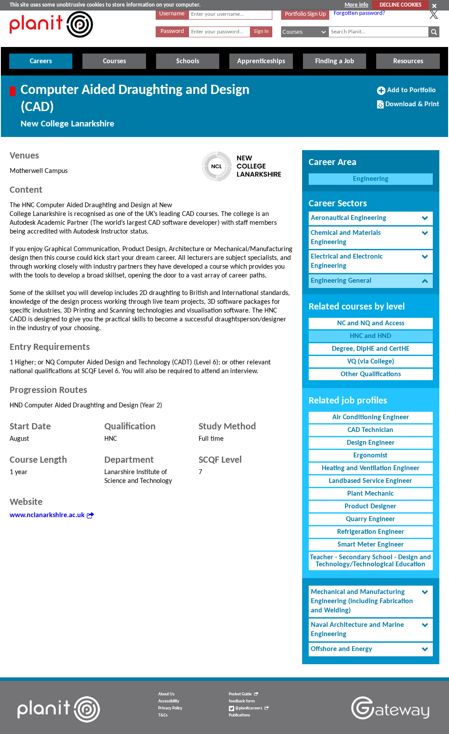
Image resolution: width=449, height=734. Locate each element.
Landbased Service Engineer (370, 481)
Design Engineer (371, 442)
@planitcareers (248, 708)
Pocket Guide (240, 694)
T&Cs (162, 715)
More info (356, 5)
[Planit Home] (51, 42)
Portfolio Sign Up (305, 14)
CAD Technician (370, 430)
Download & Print (411, 108)
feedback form (242, 701)
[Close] (434, 6)
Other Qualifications (371, 374)
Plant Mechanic (370, 493)
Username (172, 14)
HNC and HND (370, 336)
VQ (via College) (370, 361)
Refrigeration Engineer (370, 532)
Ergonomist (370, 455)
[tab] (371, 218)
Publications (239, 715)
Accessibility (168, 701)
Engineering (370, 179)
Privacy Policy (170, 708)
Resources (408, 61)
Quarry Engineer (370, 519)
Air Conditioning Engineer (370, 417)
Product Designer (370, 506)
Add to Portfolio (410, 93)
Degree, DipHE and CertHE (371, 349)
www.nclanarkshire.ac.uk (47, 515)
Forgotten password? (359, 13)
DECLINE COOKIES (400, 5)
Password (172, 31)
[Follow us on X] (433, 14)
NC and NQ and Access (370, 323)
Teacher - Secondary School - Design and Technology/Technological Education (370, 561)
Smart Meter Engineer (371, 544)
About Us (166, 694)
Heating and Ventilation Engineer (371, 468)
